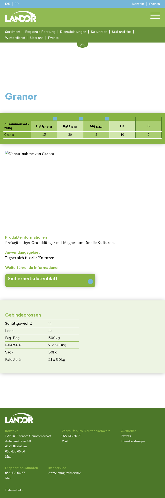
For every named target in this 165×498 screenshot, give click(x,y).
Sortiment (13, 32)
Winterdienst (15, 38)
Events (53, 38)
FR (16, 4)
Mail (8, 457)
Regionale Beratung (40, 32)
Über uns (36, 38)
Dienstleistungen (73, 32)
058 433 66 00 (71, 436)
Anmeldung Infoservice (64, 473)
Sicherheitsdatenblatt (33, 279)
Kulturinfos (99, 32)
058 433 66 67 (15, 473)
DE (7, 4)
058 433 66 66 (15, 451)
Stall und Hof (121, 32)
